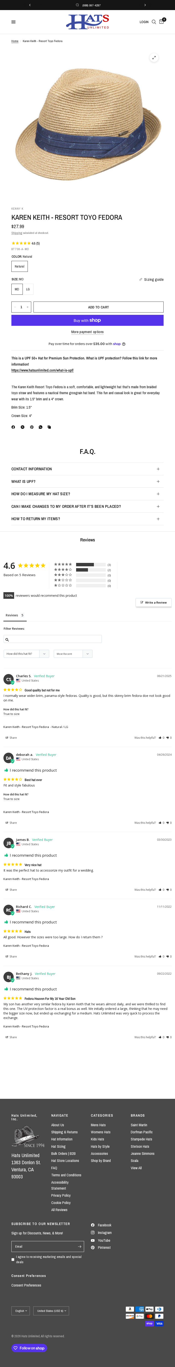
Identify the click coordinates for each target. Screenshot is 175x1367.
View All (136, 1167)
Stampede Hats (141, 1139)
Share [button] (13, 738)
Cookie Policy (61, 1202)
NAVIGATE (59, 1115)
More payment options (87, 332)
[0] (161, 22)
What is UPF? (23, 481)
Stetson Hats (140, 1146)
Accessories (99, 1153)
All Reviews (59, 1209)
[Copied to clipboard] (50, 427)
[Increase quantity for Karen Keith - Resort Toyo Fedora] (27, 307)
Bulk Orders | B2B (63, 1153)
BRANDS (138, 1115)
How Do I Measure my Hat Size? (40, 493)
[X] (23, 427)
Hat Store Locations (65, 1160)
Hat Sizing (58, 1146)
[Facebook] (14, 427)
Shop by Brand (101, 1160)
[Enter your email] (79, 1246)
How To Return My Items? (35, 518)
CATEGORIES (102, 1115)
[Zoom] (154, 57)
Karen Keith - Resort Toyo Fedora (26, 727)
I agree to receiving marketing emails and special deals (49, 1259)
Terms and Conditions (66, 1174)
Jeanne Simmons (142, 1153)
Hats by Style (100, 1146)
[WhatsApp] (41, 427)
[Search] (154, 22)
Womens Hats (101, 1131)
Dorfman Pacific (142, 1131)
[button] (161, 738)
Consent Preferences (26, 1285)
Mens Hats (98, 1124)
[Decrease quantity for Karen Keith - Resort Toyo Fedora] (15, 307)
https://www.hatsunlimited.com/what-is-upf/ (42, 370)
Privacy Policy (61, 1195)
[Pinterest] (33, 427)
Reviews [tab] (12, 615)
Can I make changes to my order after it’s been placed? (66, 506)
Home (14, 41)
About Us (57, 1124)
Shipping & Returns (64, 1131)
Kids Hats (97, 1139)
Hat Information (61, 1139)
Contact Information (31, 468)
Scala (134, 1160)
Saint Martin (139, 1124)
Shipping (16, 233)
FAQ (54, 1167)
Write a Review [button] (156, 602)
